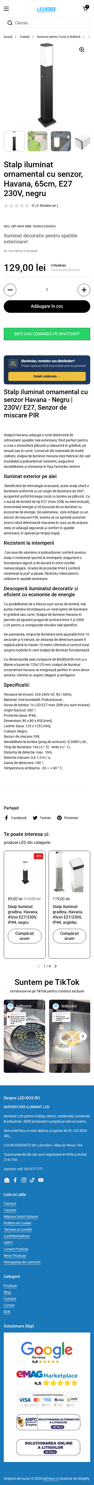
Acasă (8, 37)
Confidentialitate (17, 1236)
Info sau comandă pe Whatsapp (47, 334)
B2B (7, 1312)
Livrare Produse (16, 1249)
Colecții (25, 37)
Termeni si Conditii (18, 1230)
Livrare (9, 1305)
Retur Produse (15, 1256)
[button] (85, 9)
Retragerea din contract (22, 1262)
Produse (10, 1286)
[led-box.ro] (45, 9)
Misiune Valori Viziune (21, 1217)
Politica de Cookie (17, 1223)
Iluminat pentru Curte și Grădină (58, 37)
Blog (7, 1292)
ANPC (8, 1243)
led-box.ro (51, 1478)
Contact (10, 1204)
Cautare (10, 1210)
